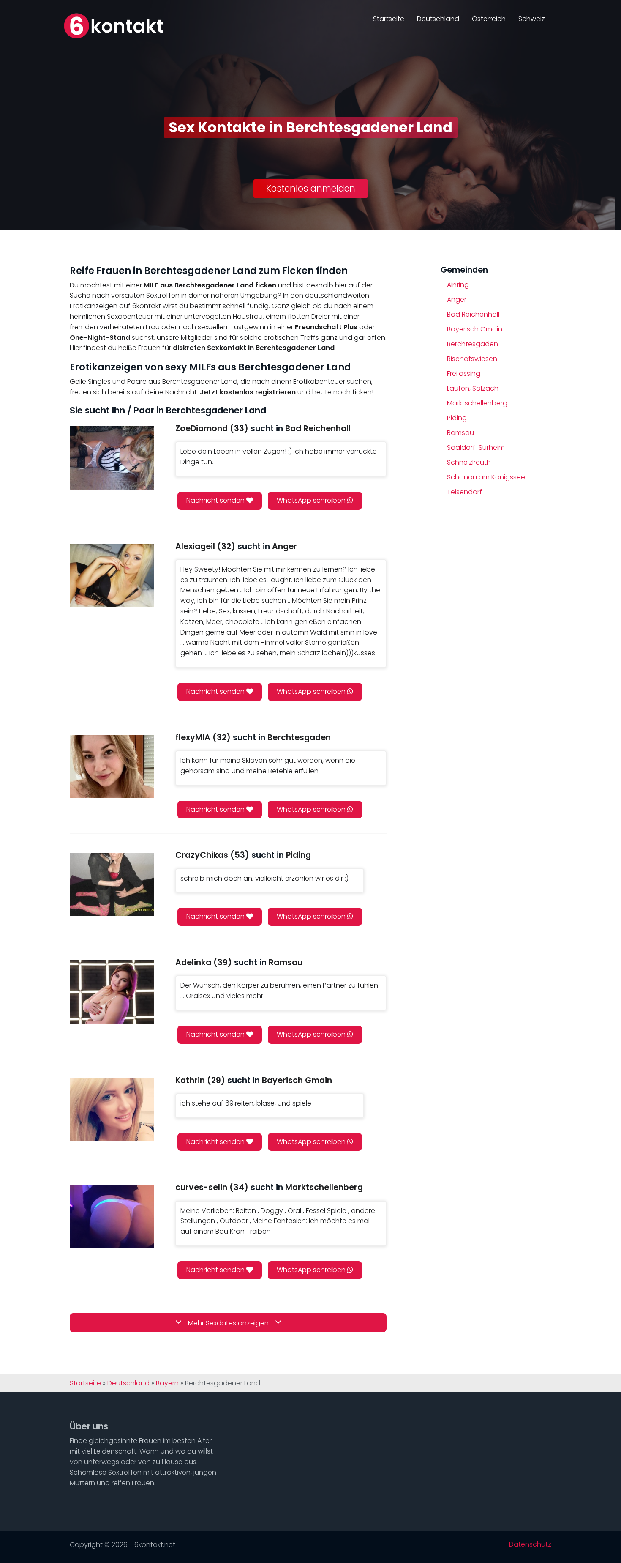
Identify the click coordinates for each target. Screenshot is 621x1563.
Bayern (167, 1383)
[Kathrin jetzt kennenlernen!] (112, 1109)
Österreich (489, 19)
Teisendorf (464, 492)
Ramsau (460, 433)
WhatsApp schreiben (312, 500)
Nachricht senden (216, 500)
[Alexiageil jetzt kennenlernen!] (112, 575)
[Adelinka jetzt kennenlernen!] (112, 991)
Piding (457, 418)
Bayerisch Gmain (474, 329)
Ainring (458, 285)
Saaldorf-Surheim (476, 447)
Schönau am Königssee (486, 477)
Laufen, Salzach (472, 388)
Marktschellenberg (477, 403)
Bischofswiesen (472, 359)
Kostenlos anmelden (310, 188)
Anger (456, 299)
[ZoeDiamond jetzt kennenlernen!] (112, 457)
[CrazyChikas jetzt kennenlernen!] (112, 884)
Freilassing (463, 373)
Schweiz (531, 19)
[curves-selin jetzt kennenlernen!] (112, 1216)
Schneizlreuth (469, 462)
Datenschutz (530, 1544)
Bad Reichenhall (473, 314)
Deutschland (438, 19)
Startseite (388, 19)
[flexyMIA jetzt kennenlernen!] (112, 766)
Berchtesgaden (472, 344)
